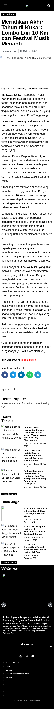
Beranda (9, 670)
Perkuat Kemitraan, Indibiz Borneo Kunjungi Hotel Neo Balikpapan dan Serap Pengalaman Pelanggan (35, 477)
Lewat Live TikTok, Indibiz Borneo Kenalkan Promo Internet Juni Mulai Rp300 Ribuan (33, 455)
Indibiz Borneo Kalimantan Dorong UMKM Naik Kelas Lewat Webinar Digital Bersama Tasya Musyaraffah (35, 433)
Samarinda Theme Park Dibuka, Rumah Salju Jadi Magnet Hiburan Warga (35, 512)
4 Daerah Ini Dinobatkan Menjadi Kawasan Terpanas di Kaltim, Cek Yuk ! (35, 548)
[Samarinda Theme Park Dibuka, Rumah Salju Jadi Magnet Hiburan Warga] (12, 513)
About (8, 666)
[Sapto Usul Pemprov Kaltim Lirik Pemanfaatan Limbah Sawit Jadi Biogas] (12, 531)
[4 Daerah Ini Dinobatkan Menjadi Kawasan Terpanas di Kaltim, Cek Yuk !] (12, 549)
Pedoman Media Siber (14, 663)
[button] (48, 5)
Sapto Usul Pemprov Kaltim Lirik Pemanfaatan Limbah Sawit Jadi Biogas (35, 530)
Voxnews (27, 443)
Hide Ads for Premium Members (17, 674)
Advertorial (9, 14)
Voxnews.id (28, 537)
